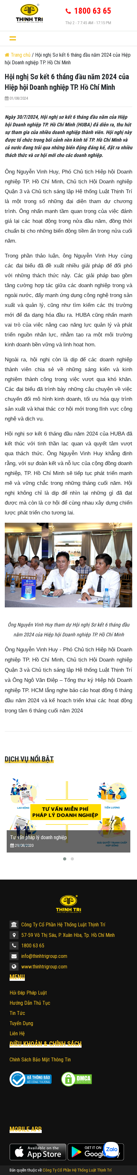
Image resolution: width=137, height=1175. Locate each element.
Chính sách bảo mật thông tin (40, 1060)
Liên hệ (17, 1033)
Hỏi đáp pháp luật (28, 993)
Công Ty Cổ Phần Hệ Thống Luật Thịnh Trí (62, 925)
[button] (64, 859)
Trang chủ (21, 55)
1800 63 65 (32, 946)
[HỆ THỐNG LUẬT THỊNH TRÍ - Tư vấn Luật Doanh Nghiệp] (29, 13)
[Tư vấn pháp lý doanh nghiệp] (68, 812)
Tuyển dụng (21, 1023)
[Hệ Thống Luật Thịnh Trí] (68, 904)
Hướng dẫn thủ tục (30, 1003)
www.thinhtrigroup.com (43, 967)
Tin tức (17, 1013)
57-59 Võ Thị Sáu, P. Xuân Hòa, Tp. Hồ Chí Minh (67, 935)
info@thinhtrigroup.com (43, 956)
